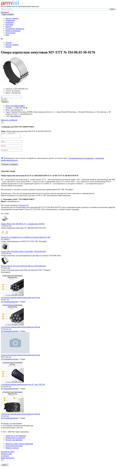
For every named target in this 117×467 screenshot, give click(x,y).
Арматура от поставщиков (15, 436)
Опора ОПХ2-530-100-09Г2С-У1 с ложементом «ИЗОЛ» (23, 224)
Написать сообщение (9, 120)
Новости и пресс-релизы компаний (19, 444)
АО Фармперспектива (9, 302)
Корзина (5, 12)
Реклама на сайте (7, 452)
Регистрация (10, 33)
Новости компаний (12, 31)
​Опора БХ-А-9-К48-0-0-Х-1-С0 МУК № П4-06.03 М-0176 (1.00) (25, 237)
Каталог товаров (11, 18)
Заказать (5, 102)
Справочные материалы (14, 29)
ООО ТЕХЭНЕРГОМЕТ (15, 106)
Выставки (9, 24)
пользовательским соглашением (81, 158)
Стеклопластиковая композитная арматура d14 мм (20, 355)
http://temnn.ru (15, 116)
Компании (9, 22)
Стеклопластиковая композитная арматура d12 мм (20, 297)
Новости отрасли (12, 448)
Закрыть (5, 465)
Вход (7, 35)
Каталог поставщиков (14, 440)
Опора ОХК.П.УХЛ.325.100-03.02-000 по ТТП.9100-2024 (23, 266)
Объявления (10, 20)
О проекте (5, 456)
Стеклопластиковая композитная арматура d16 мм (20, 327)
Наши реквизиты (7, 458)
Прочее (8, 47)
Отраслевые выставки (14, 446)
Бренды (8, 27)
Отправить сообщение (9, 164)
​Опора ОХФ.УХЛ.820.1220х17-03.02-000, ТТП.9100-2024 (23, 251)
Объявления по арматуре (15, 438)
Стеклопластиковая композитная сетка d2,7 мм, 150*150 (23, 384)
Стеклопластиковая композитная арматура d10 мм (20, 414)
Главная (8, 43)
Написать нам (6, 454)
